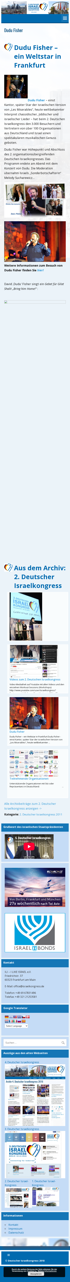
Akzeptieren (36, 1273)
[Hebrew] (11, 1017)
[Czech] (24, 1017)
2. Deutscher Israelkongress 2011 (41, 814)
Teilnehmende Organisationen (29, 778)
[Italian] (15, 1021)
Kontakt (13, 1225)
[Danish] (28, 1017)
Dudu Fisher (36, 100)
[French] (11, 1021)
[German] (7, 1017)
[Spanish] (24, 1021)
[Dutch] (7, 1021)
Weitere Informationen (47, 1271)
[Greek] (19, 1017)
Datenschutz (16, 1232)
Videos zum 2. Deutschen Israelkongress (35, 679)
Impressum (15, 1228)
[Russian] (19, 1021)
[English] (15, 1017)
